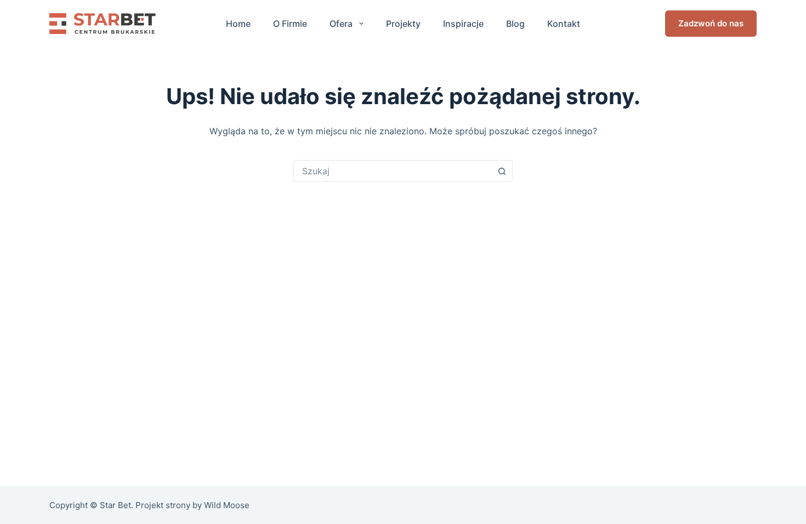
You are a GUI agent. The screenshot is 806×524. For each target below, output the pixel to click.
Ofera (341, 23)
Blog (515, 23)
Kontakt (563, 23)
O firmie (290, 23)
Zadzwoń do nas (710, 23)
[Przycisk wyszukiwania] (501, 171)
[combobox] (392, 171)
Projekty (403, 23)
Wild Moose (226, 505)
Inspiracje (463, 23)
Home (238, 23)
